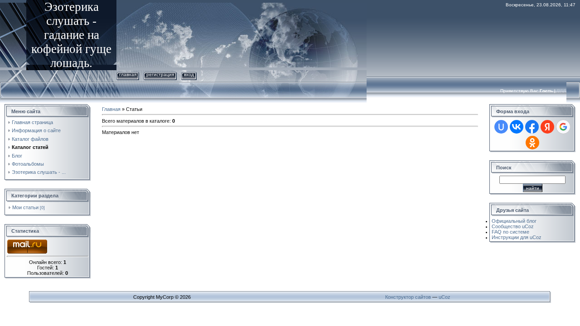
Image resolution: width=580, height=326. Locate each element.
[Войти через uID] (501, 127)
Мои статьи (25, 207)
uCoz (444, 297)
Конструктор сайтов (408, 297)
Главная (127, 74)
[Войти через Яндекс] (547, 127)
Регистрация (160, 74)
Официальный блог (514, 221)
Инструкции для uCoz (516, 237)
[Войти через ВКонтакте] (516, 127)
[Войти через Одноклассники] (532, 142)
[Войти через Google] (563, 127)
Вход (189, 74)
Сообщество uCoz (513, 226)
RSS (561, 90)
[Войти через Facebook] (532, 127)
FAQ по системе (510, 232)
